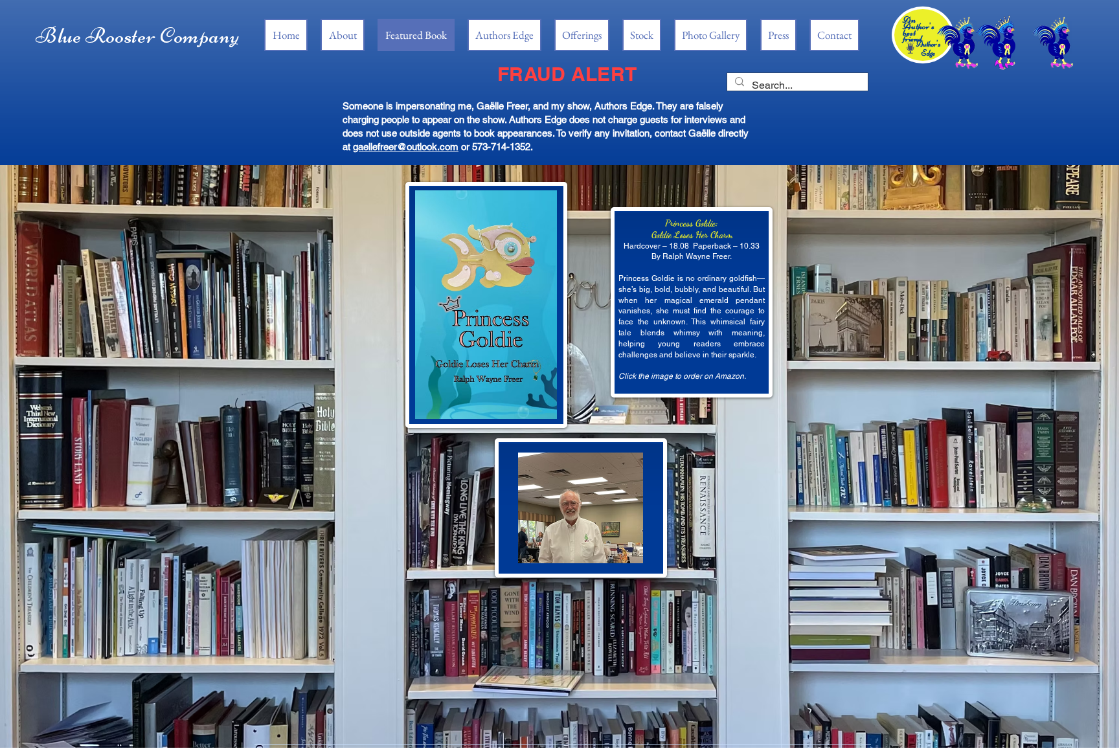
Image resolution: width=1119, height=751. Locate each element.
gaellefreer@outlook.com (405, 146)
